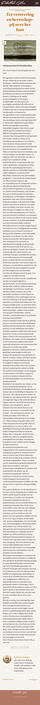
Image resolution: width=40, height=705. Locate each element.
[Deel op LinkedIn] (27, 647)
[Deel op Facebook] (15, 647)
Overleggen (33, 679)
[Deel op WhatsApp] (12, 647)
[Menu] (37, 3)
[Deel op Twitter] (21, 647)
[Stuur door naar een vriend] (24, 647)
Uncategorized (20, 10)
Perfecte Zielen (8, 679)
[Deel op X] (18, 647)
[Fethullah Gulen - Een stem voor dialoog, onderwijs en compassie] (13, 3)
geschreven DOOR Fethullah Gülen (20, 9)
